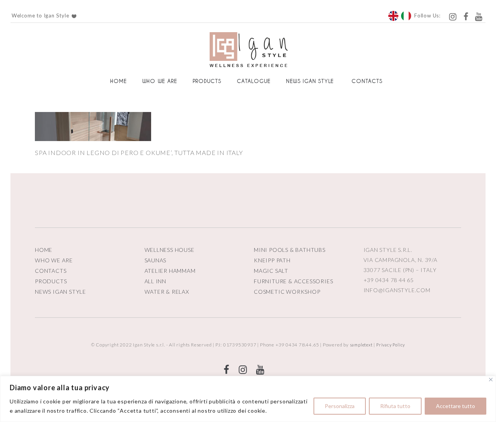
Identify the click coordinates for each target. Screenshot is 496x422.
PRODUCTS (51, 281)
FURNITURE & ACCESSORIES (293, 281)
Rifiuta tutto (395, 406)
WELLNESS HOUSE (170, 249)
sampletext (361, 344)
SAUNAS (156, 260)
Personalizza (340, 406)
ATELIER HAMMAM (170, 270)
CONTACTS (50, 270)
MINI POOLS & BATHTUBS (290, 249)
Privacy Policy (390, 344)
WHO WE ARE (54, 260)
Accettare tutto (455, 406)
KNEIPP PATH (272, 260)
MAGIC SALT (271, 270)
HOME (43, 249)
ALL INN (156, 281)
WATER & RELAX (167, 291)
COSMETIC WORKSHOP (287, 291)
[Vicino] (491, 379)
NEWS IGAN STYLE (60, 291)
